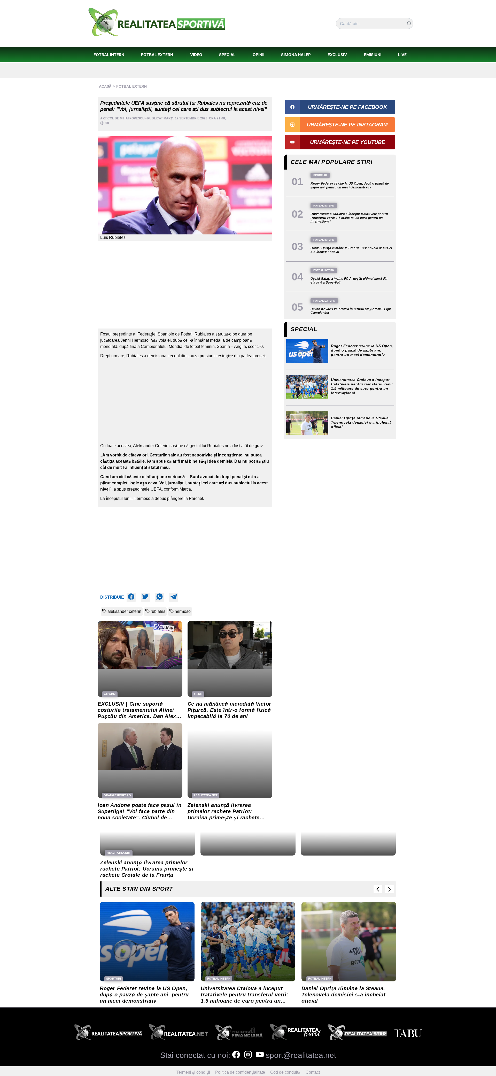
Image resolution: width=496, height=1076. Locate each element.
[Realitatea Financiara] (238, 1033)
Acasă (105, 86)
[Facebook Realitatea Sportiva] (236, 1055)
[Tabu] (407, 1033)
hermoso (183, 611)
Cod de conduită (285, 1072)
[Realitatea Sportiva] (108, 1033)
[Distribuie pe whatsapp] (159, 597)
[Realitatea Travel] (295, 1033)
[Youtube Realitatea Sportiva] (260, 1055)
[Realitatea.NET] (178, 1033)
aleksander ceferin (124, 611)
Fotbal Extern (131, 86)
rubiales (158, 611)
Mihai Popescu (132, 118)
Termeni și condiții (193, 1072)
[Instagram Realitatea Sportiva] (248, 1055)
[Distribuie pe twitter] (145, 597)
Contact (313, 1072)
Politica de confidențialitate (240, 1072)
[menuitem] (109, 55)
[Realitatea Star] (357, 1033)
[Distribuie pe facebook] (131, 597)
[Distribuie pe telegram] (173, 597)
